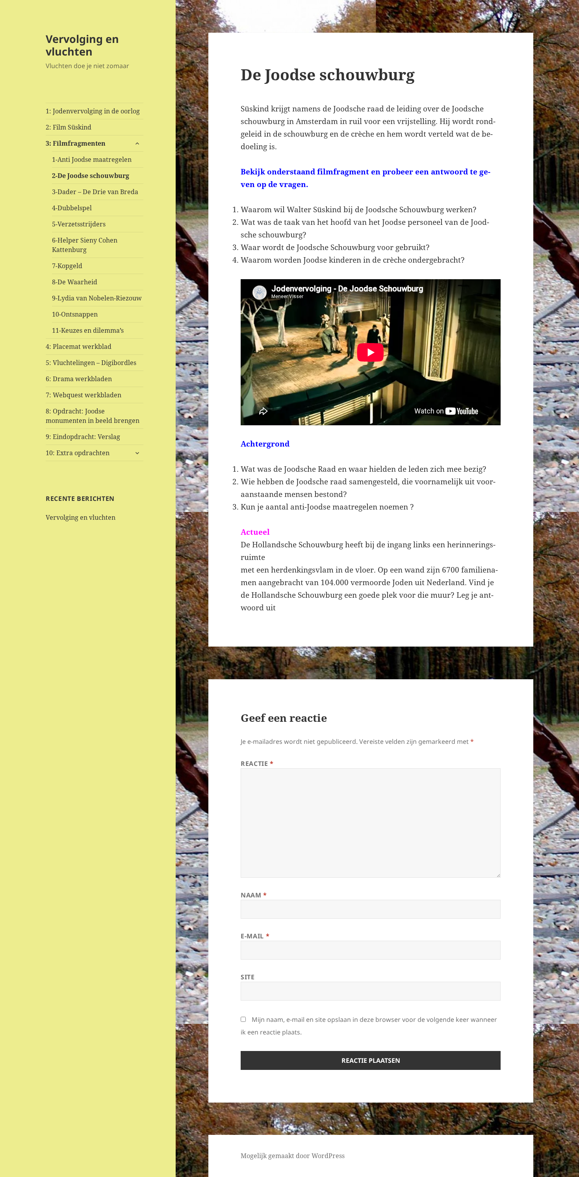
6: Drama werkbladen (79, 378)
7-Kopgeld (67, 265)
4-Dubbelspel (72, 208)
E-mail (255, 936)
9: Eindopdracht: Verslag (83, 436)
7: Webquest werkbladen (83, 395)
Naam (254, 895)
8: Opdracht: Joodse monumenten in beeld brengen (92, 416)
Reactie (257, 763)
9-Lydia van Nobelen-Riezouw (97, 298)
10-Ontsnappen (75, 314)
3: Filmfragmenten (76, 143)
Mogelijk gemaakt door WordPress (293, 1155)
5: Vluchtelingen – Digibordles (91, 362)
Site (248, 977)
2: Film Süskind (68, 127)
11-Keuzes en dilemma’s (88, 330)
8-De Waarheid (74, 282)
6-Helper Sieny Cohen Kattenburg (84, 245)
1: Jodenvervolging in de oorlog (93, 111)
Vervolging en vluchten (82, 45)
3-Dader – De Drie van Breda (95, 191)
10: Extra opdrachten (77, 453)
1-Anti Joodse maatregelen (92, 159)
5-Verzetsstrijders (79, 224)
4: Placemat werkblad (78, 346)
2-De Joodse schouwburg (90, 175)
